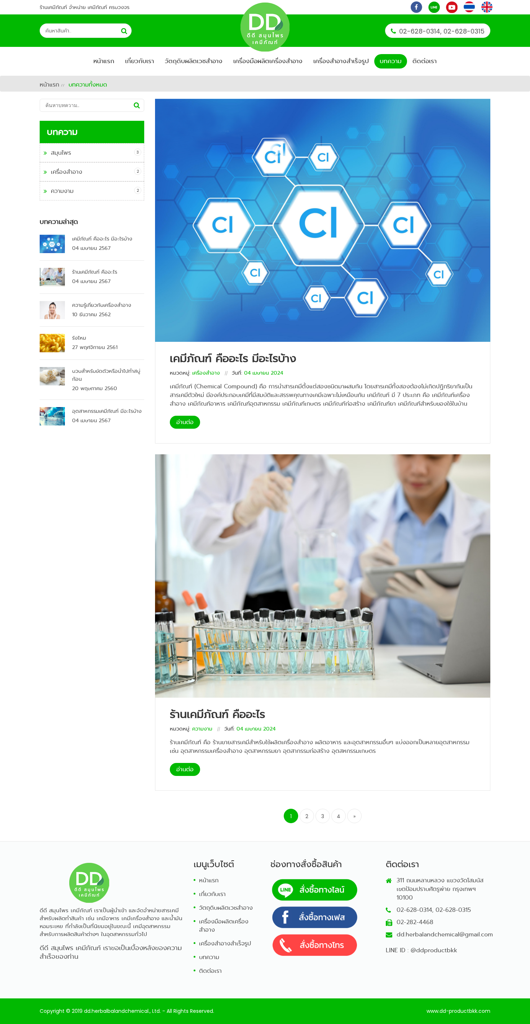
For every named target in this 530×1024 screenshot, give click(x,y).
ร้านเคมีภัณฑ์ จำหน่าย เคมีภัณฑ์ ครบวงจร (84, 7)
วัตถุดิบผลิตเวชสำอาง (193, 61)
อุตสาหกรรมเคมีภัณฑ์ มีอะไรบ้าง (107, 411)
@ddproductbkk (434, 950)
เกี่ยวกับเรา (139, 61)
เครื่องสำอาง (66, 172)
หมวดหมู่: (180, 372)
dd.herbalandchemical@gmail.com (445, 934)
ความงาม (62, 191)
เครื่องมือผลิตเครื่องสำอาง (267, 61)
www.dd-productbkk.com (458, 1011)
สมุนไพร (61, 153)
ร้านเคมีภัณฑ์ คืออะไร (94, 271)
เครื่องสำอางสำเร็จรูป (341, 61)
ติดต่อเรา (424, 61)
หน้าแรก (103, 61)
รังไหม (79, 337)
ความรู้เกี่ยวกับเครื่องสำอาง (101, 305)
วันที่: (237, 372)
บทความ (391, 61)
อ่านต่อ (185, 422)
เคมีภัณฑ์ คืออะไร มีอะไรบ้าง (102, 238)
